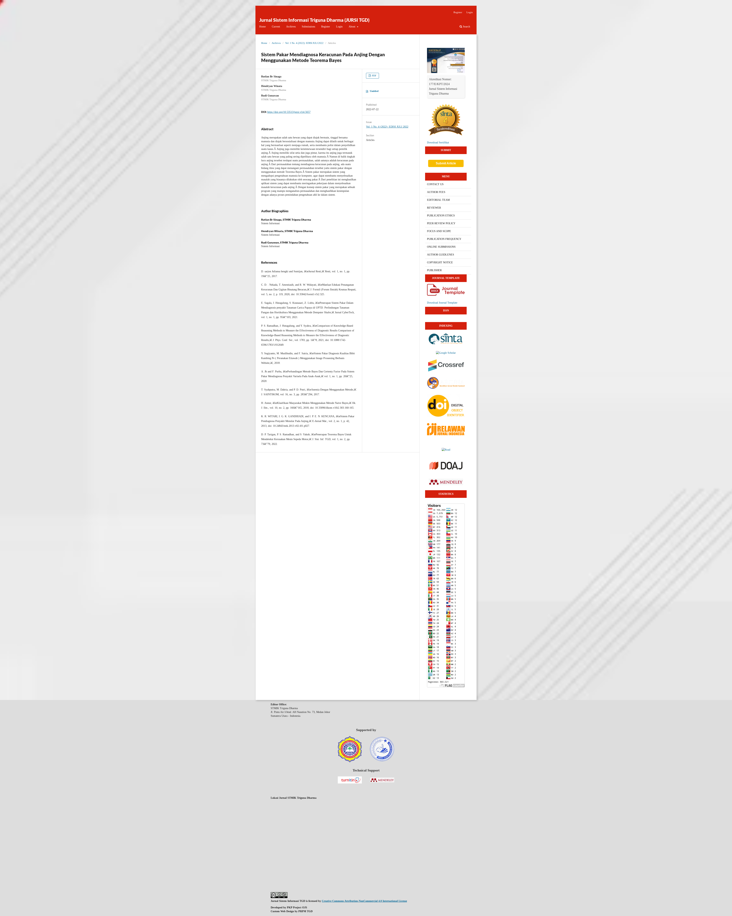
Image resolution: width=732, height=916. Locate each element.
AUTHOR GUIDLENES (440, 254)
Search (466, 26)
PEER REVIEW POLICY (441, 223)
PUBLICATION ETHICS (441, 215)
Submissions (308, 26)
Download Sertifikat (438, 142)
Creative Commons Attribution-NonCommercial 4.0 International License (364, 901)
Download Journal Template (442, 302)
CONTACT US (435, 184)
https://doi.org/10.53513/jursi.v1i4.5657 (289, 112)
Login (339, 26)
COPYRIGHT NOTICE (440, 262)
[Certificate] (446, 72)
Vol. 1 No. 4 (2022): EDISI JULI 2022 (304, 43)
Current (276, 26)
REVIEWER (434, 207)
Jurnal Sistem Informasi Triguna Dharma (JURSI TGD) (314, 20)
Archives (291, 26)
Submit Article (446, 163)
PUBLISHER (434, 270)
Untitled (374, 91)
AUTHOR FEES (436, 192)
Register (325, 26)
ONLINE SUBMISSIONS (441, 246)
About (352, 26)
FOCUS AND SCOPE (439, 231)
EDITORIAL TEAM (438, 199)
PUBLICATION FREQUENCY (444, 239)
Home (262, 26)
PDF (373, 75)
